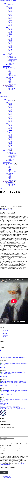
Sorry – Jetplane (4, 403)
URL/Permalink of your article (7, 467)
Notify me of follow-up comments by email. (12, 448)
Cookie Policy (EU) (8, 477)
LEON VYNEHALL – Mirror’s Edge (9, 406)
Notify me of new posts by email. (10, 450)
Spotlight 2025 (6, 476)
